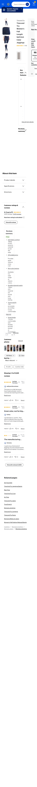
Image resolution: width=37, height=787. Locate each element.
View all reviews (11, 222)
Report (22, 400)
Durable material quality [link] (15, 285)
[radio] (19, 55)
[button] (21, 72)
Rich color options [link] (13, 268)
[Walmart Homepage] (8, 4)
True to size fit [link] (12, 302)
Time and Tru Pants (10, 515)
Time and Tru (21, 20)
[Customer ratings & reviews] (23, 206)
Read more (7, 395)
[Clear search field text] (25, 4)
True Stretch (8, 504)
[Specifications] (23, 186)
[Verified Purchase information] (19, 382)
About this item (9, 173)
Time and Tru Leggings (11, 511)
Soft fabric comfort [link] (14, 240)
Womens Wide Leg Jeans (11, 519)
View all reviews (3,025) (14, 465)
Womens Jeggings (9, 508)
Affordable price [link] (13, 255)
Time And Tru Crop (10, 493)
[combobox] (21, 4)
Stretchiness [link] (12, 317)
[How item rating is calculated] (24, 217)
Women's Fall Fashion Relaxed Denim (15, 522)
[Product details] (23, 180)
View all (20, 341)
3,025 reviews (17, 214)
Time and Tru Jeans (10, 501)
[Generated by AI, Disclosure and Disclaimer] (12, 335)
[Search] (27, 4)
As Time (6, 497)
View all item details (28, 122)
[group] (25, 45)
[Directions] (23, 192)
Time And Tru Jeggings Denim (13, 486)
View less (15, 333)
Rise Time (7, 490)
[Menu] (3, 4)
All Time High (8, 483)
